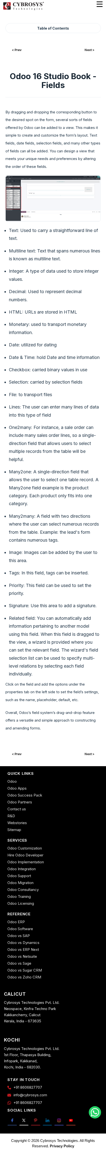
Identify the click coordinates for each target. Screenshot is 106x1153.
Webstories (17, 822)
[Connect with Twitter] (24, 1120)
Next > (89, 50)
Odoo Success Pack (24, 795)
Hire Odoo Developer (25, 855)
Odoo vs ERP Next (23, 949)
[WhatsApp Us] (95, 1112)
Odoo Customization (24, 848)
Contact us (16, 809)
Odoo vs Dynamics (23, 942)
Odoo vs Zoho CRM (24, 977)
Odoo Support (19, 875)
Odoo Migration (20, 882)
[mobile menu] (100, 4)
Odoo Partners (19, 802)
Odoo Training (19, 896)
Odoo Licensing (20, 903)
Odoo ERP (16, 922)
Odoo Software (20, 928)
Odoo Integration (21, 869)
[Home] (23, 9)
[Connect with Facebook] (12, 1120)
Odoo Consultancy (23, 889)
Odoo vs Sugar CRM (24, 970)
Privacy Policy (62, 1146)
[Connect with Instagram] (59, 1120)
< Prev (16, 50)
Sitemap (14, 829)
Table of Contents (53, 28)
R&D (11, 816)
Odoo (12, 781)
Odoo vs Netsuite (22, 956)
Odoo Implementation (25, 862)
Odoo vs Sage (19, 963)
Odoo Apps (17, 788)
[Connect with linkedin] (47, 1120)
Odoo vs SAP (18, 935)
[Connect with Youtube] (71, 1120)
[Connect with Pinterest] (35, 1120)
